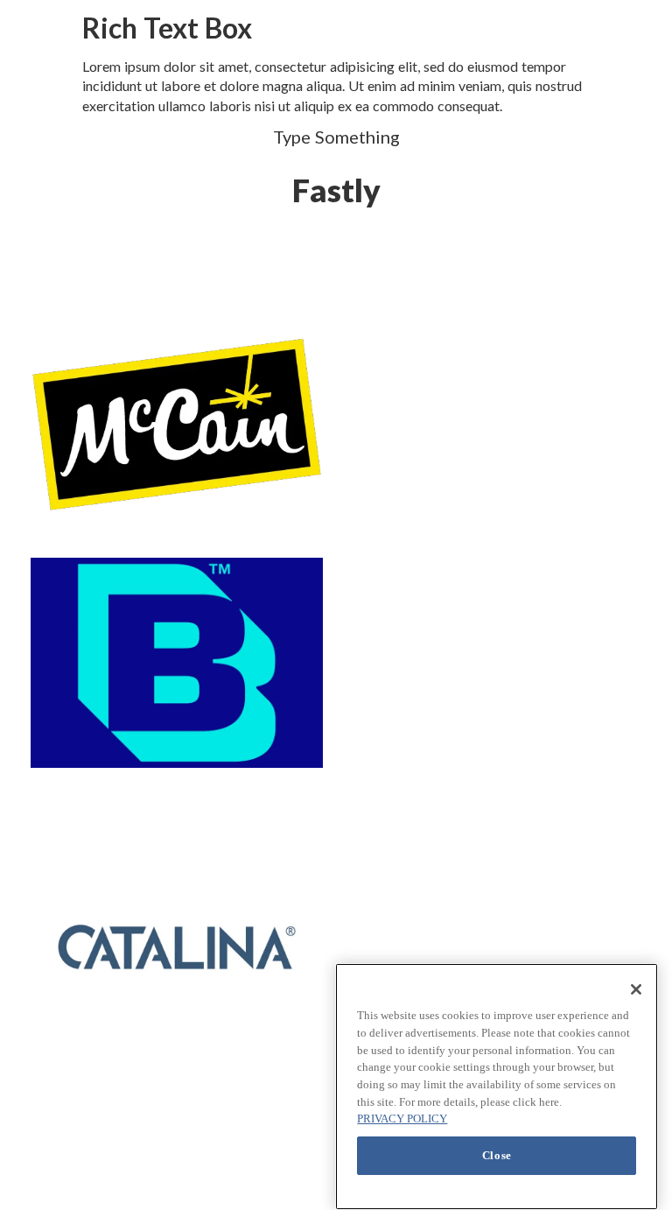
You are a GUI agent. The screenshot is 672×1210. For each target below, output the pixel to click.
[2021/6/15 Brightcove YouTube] (177, 662)
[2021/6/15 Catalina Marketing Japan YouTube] (177, 946)
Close (497, 1155)
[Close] (636, 989)
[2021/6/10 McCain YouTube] (177, 424)
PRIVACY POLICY (402, 1118)
